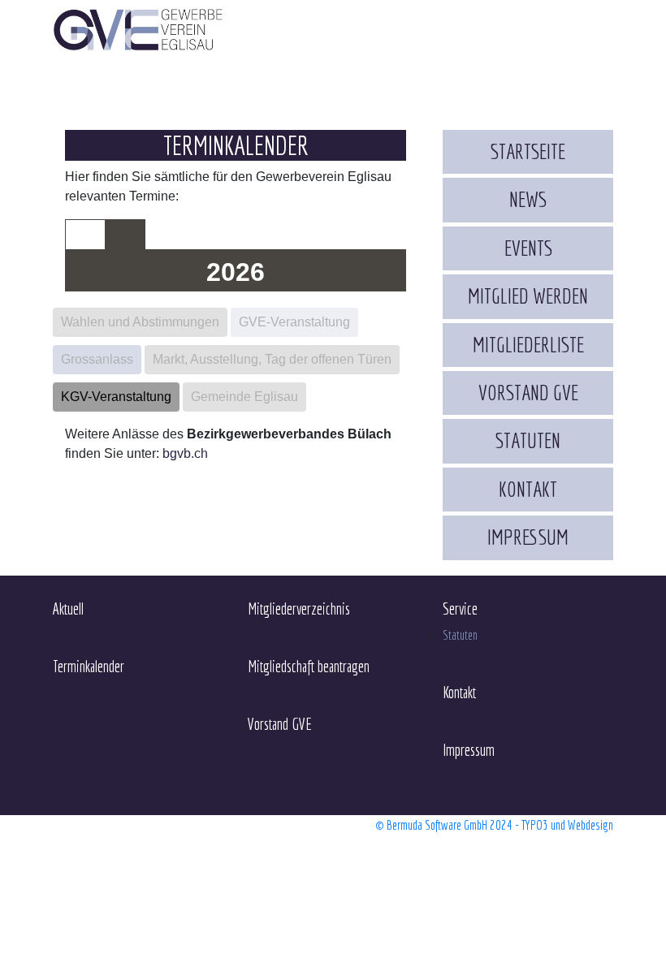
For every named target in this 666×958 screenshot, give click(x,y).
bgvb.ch (185, 453)
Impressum (528, 537)
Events (528, 248)
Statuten (527, 440)
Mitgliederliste (528, 344)
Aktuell (68, 609)
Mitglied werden (528, 296)
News (528, 199)
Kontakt (528, 489)
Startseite (528, 151)
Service (460, 609)
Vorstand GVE (528, 392)
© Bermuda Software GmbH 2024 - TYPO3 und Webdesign (494, 825)
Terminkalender (88, 666)
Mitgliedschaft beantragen (309, 666)
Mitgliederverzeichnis (299, 609)
